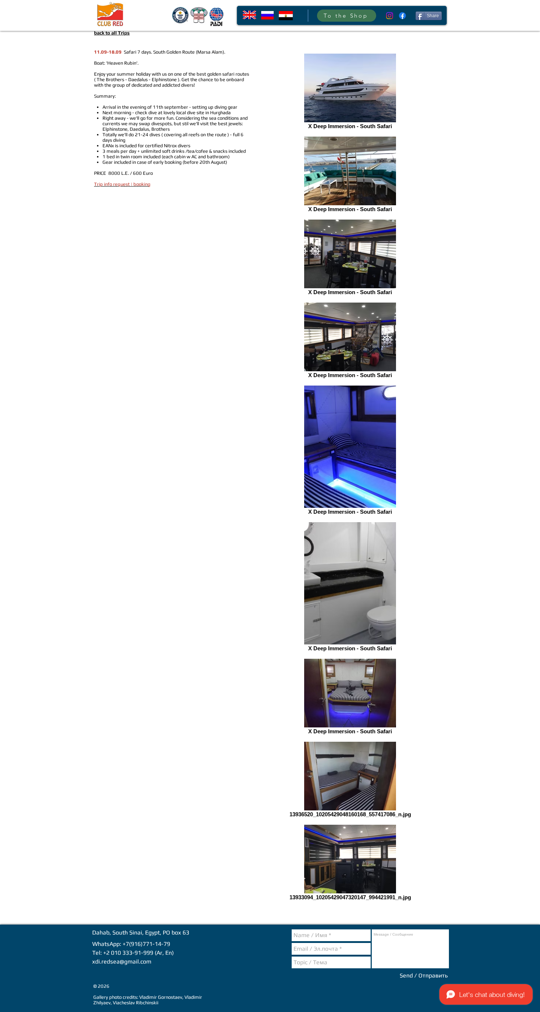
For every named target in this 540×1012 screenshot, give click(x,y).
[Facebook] (402, 15)
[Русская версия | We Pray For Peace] (267, 15)
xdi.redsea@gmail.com (121, 961)
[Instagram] (389, 15)
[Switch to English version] (249, 15)
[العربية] (286, 15)
